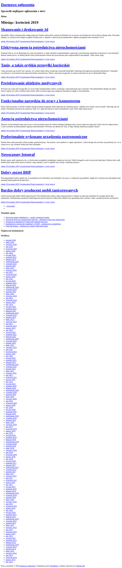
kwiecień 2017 (11, 480)
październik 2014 (12, 545)
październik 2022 (12, 339)
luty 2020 (9, 407)
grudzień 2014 (11, 540)
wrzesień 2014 (11, 547)
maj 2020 (9, 401)
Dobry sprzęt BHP (16, 172)
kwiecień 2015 (11, 532)
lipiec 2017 (10, 474)
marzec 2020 (10, 405)
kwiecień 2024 (11, 300)
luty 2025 (9, 279)
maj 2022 (9, 350)
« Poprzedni (10, 206)
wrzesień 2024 (11, 290)
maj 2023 (9, 324)
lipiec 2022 (10, 345)
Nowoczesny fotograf (18, 154)
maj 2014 (9, 555)
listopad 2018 (11, 440)
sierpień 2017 (11, 472)
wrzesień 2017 (11, 470)
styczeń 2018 (11, 461)
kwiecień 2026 (11, 249)
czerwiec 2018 (11, 450)
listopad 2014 (11, 543)
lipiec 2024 (10, 294)
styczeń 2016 (11, 513)
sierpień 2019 (11, 420)
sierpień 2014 (11, 549)
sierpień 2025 (11, 266)
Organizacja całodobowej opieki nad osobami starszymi (27, 222)
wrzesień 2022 (11, 341)
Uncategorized (25, 41)
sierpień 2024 (11, 292)
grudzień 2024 (11, 283)
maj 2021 (9, 375)
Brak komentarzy (37, 41)
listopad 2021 (11, 362)
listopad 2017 (11, 465)
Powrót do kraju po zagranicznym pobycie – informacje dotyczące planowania (35, 220)
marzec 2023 (10, 328)
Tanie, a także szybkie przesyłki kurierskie (35, 65)
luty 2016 (9, 510)
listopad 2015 (11, 517)
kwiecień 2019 (11, 429)
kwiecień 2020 (11, 403)
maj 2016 (9, 504)
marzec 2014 (10, 560)
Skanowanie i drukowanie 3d (24, 29)
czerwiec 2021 (11, 373)
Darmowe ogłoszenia (17, 5)
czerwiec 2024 (11, 296)
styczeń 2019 (11, 435)
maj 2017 (9, 478)
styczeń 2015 (11, 538)
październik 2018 (12, 442)
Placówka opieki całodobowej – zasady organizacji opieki (27, 217)
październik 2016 (12, 493)
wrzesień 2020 (11, 392)
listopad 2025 (11, 260)
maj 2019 (9, 427)
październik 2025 (12, 262)
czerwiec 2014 (11, 553)
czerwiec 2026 (11, 244)
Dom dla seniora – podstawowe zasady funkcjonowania (27, 226)
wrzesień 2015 (11, 521)
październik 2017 (12, 468)
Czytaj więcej (50, 41)
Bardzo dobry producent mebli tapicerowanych (39, 190)
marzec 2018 (10, 457)
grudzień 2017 (11, 463)
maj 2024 (9, 298)
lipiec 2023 (10, 320)
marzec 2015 (10, 534)
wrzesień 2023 (11, 315)
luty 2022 (9, 356)
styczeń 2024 (11, 307)
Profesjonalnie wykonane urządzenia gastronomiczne (44, 136)
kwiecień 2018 (11, 455)
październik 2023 (12, 313)
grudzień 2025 (11, 257)
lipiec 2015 (10, 525)
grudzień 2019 (11, 412)
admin (3, 41)
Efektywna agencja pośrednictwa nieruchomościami (43, 47)
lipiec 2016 (10, 500)
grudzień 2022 (11, 335)
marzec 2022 (10, 354)
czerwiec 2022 (11, 347)
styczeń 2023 (11, 332)
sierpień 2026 (11, 240)
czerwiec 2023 (11, 322)
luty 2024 (9, 305)
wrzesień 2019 (11, 418)
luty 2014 (9, 562)
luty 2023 (9, 330)
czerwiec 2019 (11, 425)
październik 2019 (12, 416)
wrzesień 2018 (11, 444)
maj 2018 (9, 452)
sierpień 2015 (11, 523)
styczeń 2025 (11, 281)
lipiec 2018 (10, 448)
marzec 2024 (10, 302)
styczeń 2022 (11, 358)
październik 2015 (12, 519)
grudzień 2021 (11, 360)
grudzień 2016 (11, 489)
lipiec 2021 (10, 371)
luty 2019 (9, 433)
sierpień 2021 (11, 369)
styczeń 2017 (11, 487)
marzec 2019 (10, 431)
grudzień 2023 (11, 309)
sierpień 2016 (11, 498)
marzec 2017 (10, 483)
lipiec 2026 (10, 242)
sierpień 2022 (11, 343)
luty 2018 (9, 459)
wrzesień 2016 (11, 495)
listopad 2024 (11, 285)
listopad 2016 (11, 491)
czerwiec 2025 (11, 270)
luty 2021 (9, 382)
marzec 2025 (10, 277)
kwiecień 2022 (11, 352)
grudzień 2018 (11, 437)
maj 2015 (9, 530)
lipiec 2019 (10, 422)
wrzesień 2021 (11, 367)
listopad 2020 (11, 388)
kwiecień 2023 (11, 326)
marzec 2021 (10, 380)
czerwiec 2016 (11, 502)
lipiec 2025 (10, 268)
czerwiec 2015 (11, 528)
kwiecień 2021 (11, 377)
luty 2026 (9, 253)
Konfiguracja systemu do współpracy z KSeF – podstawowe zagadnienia (33, 224)
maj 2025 (9, 272)
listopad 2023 (11, 311)
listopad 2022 (11, 337)
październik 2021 (12, 365)
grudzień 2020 (11, 386)
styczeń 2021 (11, 384)
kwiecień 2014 (11, 558)
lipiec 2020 (10, 397)
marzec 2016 (10, 508)
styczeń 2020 (11, 410)
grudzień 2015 (11, 515)
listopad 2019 (11, 414)
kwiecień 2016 (11, 506)
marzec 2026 (10, 251)
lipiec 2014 (10, 551)
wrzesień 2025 (11, 264)
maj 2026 (9, 247)
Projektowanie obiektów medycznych (31, 83)
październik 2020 (12, 390)
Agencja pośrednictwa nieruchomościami (34, 119)
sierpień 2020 (11, 395)
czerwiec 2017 (11, 476)
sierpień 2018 (11, 446)
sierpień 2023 (11, 317)
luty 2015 (9, 536)
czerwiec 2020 (11, 399)
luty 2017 (9, 485)
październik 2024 (12, 287)
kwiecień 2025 (11, 275)
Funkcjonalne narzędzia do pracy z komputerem (40, 101)
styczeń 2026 (11, 255)
